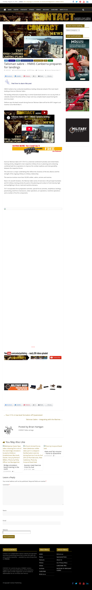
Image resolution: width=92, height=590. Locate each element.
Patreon (7, 559)
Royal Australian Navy (26, 60)
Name (4, 510)
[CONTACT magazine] (5, 10)
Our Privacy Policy (62, 563)
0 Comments (40, 70)
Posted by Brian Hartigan (20, 70)
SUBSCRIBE (54, 9)
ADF (6, 60)
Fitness (31, 9)
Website (5, 530)
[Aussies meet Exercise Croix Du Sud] (33, 446)
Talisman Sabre (38, 60)
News (18, 60)
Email (4, 520)
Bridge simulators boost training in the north (11, 467)
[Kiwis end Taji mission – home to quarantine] (54, 446)
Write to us (64, 9)
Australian (11, 60)
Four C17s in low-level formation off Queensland (23, 415)
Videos (38, 9)
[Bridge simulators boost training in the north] (13, 446)
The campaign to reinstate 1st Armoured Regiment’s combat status (43, 2)
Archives (46, 9)
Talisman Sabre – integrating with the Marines (44, 419)
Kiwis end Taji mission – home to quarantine (53, 452)
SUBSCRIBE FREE (61, 565)
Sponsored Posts (62, 557)
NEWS (10, 9)
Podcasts (24, 9)
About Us (59, 560)
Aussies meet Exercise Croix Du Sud (32, 466)
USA (45, 60)
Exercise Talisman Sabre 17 (53, 70)
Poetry (16, 9)
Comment (6, 485)
